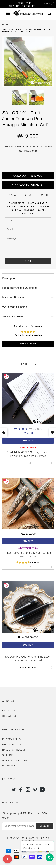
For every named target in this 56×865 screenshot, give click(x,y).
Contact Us (9, 716)
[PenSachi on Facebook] (20, 791)
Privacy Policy (11, 739)
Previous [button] (7, 61)
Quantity (28, 159)
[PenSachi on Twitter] (13, 791)
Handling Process (14, 750)
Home (5, 24)
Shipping (7, 755)
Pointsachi (9, 765)
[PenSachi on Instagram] (28, 791)
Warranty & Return (14, 760)
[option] (28, 61)
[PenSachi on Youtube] (42, 791)
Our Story (9, 711)
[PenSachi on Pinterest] (35, 791)
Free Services (11, 744)
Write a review (28, 343)
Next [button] (48, 61)
